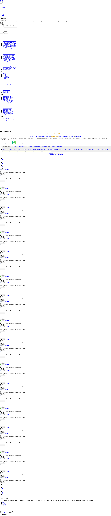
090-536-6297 (7, 207)
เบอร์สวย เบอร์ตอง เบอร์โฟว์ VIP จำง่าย (9, 68)
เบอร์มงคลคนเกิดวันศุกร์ (6, 90)
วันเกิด (1, 23)
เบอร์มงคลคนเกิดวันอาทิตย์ (7, 92)
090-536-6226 (7, 276)
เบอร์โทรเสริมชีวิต (47, 136)
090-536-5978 (7, 433)
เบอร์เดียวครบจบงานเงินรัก (48, 149)
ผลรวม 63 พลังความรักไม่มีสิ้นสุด (8, 111)
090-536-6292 (7, 226)
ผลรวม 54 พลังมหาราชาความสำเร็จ (8, 107)
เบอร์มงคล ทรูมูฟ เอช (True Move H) (8, 119)
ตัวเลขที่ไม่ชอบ (2, 24)
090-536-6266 (7, 238)
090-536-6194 (7, 295)
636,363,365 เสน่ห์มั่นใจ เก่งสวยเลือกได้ (8, 55)
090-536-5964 (7, 446)
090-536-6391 (7, 182)
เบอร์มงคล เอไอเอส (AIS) (6, 118)
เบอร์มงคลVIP (82, 149)
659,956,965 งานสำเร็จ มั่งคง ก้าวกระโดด (9, 44)
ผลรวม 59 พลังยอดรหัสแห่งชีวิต (7, 110)
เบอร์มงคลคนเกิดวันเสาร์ (6, 91)
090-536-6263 (7, 251)
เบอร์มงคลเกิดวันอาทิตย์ (60, 146)
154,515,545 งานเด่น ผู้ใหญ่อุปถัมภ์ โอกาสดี (9, 42)
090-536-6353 (7, 194)
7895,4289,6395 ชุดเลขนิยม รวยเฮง (8, 47)
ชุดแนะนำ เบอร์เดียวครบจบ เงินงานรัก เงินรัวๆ (10, 48)
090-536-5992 (7, 402)
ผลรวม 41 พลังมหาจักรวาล (7, 99)
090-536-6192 (7, 307)
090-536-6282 (7, 232)
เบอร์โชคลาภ (29, 149)
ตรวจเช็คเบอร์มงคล (33, 136)
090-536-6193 (7, 301)
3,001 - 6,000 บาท (5, 75)
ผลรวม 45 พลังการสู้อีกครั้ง (7, 102)
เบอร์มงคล (3, 8)
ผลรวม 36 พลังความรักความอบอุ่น (8, 97)
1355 (2, 165)
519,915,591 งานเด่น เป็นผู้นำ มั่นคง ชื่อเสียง (9, 43)
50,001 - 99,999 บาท (6, 79)
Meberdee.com (6, 512)
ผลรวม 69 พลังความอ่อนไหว (7, 114)
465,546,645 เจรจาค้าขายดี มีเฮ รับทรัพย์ (9, 54)
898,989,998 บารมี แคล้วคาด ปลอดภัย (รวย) (9, 56)
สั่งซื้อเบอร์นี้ (2, 174)
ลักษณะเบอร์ (2, 27)
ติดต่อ (3, 15)
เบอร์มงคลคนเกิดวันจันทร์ (7, 84)
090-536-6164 (7, 314)
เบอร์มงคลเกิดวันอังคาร (22, 146)
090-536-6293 (7, 219)
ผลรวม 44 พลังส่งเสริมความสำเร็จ (8, 101)
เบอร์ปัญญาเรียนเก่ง (56, 149)
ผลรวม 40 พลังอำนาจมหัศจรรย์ (7, 98)
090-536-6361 (7, 188)
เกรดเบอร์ (1, 32)
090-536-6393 (7, 169)
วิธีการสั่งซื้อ (4, 504)
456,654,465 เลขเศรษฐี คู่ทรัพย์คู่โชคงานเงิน (9, 45)
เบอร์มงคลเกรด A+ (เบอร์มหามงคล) (8, 125)
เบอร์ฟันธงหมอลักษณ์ (100, 149)
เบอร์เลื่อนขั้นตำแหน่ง (63, 149)
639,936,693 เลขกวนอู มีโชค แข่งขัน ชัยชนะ (9, 46)
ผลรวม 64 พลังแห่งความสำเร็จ (7, 112)
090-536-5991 (7, 408)
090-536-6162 (7, 326)
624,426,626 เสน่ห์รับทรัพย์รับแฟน (8, 60)
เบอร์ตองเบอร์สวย (76, 149)
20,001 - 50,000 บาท (6, 78)
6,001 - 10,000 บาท (5, 76)
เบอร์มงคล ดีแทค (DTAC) (6, 120)
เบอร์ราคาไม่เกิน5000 (21, 151)
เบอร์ (18, 149)
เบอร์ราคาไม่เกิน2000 (6, 151)
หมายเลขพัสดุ (4, 507)
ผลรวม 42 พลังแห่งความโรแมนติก (8, 100)
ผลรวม (1, 26)
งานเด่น (20, 149)
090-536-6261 (7, 257)
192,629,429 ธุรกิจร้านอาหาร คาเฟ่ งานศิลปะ (9, 61)
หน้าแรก (3, 7)
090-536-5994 (7, 389)
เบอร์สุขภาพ (24, 149)
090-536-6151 (7, 339)
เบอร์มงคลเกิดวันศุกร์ (45, 146)
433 (2, 163)
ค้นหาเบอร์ (2, 33)
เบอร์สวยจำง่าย (70, 149)
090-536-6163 (7, 320)
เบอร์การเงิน (14, 149)
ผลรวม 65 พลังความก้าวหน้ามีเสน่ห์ (8, 113)
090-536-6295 (7, 213)
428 (2, 159)
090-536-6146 (7, 351)
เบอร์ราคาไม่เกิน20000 (37, 151)
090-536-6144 (7, 358)
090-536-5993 (7, 395)
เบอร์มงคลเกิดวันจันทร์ (14, 146)
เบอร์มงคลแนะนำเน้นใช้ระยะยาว (90, 149)
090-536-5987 (7, 414)
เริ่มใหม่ (6, 33)
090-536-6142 (7, 364)
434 (2, 492)
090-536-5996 (7, 383)
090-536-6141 (7, 370)
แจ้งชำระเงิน (4, 10)
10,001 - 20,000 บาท (6, 77)
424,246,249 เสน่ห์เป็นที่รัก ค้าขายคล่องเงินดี (9, 59)
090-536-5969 (7, 439)
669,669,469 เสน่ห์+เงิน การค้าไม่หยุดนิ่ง (9, 58)
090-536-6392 (7, 175)
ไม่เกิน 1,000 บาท (5, 73)
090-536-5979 (7, 427)
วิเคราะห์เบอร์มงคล (40, 136)
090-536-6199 (7, 282)
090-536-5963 (7, 452)
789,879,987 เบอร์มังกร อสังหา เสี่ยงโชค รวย (9, 41)
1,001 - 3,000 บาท (5, 74)
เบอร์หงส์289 (10, 149)
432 (2, 162)
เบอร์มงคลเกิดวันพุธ (29, 146)
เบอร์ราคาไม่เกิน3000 (13, 151)
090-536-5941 (7, 477)
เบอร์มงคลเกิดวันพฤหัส (37, 146)
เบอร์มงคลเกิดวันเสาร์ (52, 146)
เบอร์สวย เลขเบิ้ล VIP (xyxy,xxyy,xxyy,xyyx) (9, 67)
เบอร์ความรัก (34, 149)
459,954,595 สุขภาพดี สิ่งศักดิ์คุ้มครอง (8, 57)
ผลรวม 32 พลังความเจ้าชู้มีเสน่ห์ (7, 96)
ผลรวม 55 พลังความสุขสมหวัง (7, 108)
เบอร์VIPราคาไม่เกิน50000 (47, 151)
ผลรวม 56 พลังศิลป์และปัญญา (7, 109)
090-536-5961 (7, 458)
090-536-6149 (7, 345)
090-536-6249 (7, 263)
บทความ (3, 506)
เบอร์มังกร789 (5, 149)
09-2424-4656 (16, 511)
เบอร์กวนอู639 (106, 149)
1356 (2, 166)
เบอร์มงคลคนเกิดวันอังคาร (7, 85)
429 (2, 488)
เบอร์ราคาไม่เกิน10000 (29, 151)
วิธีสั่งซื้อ (3, 9)
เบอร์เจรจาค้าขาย (40, 149)
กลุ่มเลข (1, 22)
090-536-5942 (7, 471)
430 (2, 160)
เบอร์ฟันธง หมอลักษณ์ (6, 69)
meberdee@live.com (9, 511)
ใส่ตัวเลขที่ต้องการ (3, 20)
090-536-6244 (7, 270)
